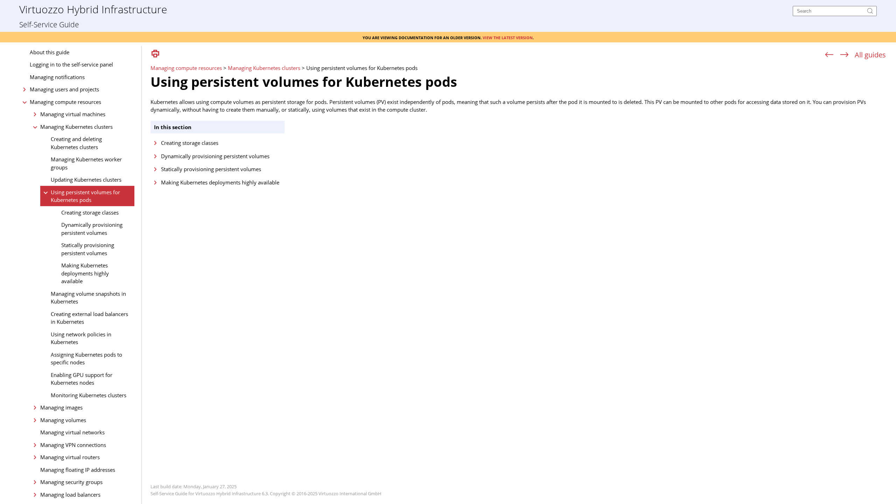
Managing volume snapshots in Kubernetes (88, 297)
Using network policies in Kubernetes (81, 338)
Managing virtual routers (70, 457)
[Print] (155, 54)
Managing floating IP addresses (77, 469)
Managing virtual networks (72, 432)
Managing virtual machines (72, 114)
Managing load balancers (70, 494)
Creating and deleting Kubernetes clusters (76, 142)
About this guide (49, 52)
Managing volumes (63, 420)
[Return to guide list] (870, 55)
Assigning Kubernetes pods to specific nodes (86, 358)
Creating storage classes (90, 212)
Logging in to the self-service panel (71, 64)
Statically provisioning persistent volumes (87, 249)
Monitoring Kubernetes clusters (88, 395)
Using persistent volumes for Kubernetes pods (85, 196)
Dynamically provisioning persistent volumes (91, 228)
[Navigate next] (844, 55)
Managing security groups (71, 481)
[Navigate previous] (829, 55)
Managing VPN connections (73, 444)
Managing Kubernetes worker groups (86, 163)
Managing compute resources (65, 101)
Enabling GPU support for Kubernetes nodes (81, 378)
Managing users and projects (64, 89)
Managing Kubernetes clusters (76, 126)
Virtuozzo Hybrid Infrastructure (93, 9)
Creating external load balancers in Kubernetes (89, 318)
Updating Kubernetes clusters (86, 179)
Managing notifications (57, 77)
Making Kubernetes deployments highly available (85, 273)
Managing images (61, 407)
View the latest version (508, 37)
